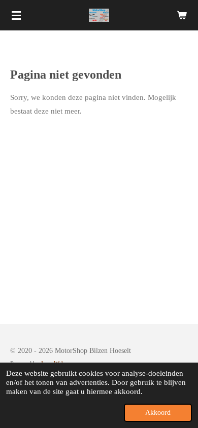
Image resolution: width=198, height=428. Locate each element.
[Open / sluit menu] (16, 15)
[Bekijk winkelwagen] (182, 15)
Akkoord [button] (158, 412)
